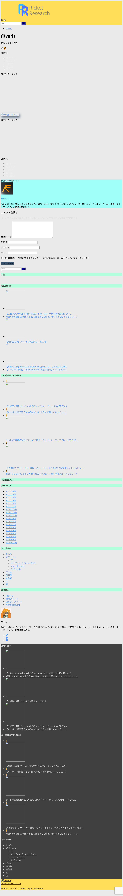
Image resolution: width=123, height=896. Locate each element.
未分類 (9, 578)
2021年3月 (11, 500)
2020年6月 (11, 527)
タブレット (16, 569)
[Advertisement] (61, 94)
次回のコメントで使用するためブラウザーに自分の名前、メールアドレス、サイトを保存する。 (48, 257)
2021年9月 (11, 491)
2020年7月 (11, 524)
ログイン (10, 595)
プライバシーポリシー (11, 883)
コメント (6, 236)
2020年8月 (11, 521)
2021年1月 (11, 506)
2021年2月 (11, 503)
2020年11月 (11, 512)
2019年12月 (11, 542)
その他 (9, 554)
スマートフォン (18, 566)
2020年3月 (11, 536)
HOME (7, 880)
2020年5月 (11, 530)
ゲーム (9, 572)
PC (12, 560)
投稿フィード (12, 598)
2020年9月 (11, 518)
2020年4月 (11, 533)
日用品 (9, 575)
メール (5, 247)
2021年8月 (11, 494)
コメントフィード (14, 601)
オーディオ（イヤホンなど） (24, 563)
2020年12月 (11, 509)
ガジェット (11, 557)
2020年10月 (11, 515)
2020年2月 (11, 539)
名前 (4, 241)
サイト (4, 252)
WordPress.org (13, 604)
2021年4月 (11, 497)
